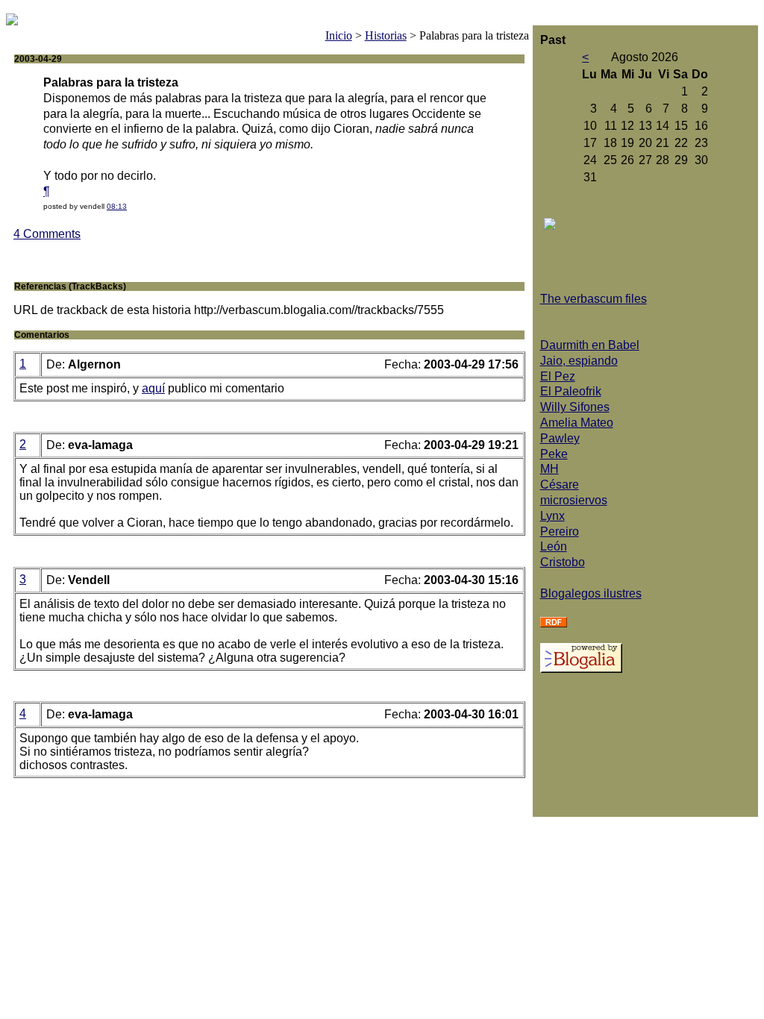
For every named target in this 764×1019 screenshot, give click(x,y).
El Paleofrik (570, 391)
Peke (554, 454)
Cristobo (562, 562)
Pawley (560, 438)
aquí (153, 388)
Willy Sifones (575, 407)
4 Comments (47, 234)
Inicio (338, 35)
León (553, 546)
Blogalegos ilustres (591, 593)
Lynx (552, 516)
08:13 (117, 206)
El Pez (557, 376)
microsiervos (573, 500)
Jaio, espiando (579, 360)
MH (549, 469)
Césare (559, 484)
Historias (386, 35)
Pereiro (559, 531)
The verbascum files (593, 298)
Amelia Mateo (576, 422)
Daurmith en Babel (589, 345)
